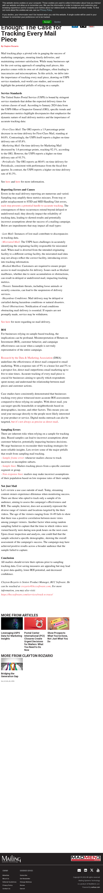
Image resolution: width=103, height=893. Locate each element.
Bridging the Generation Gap (9, 675)
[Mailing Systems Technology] (12, 859)
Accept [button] (47, 22)
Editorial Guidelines (9, 882)
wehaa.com (95, 887)
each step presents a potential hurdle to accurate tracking (32, 205)
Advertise (6, 875)
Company (5, 871)
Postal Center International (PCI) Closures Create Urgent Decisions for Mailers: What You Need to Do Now (34, 641)
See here (5, 321)
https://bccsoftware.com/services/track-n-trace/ (27, 594)
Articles (30, 615)
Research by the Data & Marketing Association (26, 357)
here (8, 181)
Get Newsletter (25, 879)
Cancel (22, 889)
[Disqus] (36, 721)
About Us (6, 879)
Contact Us (6, 889)
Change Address (26, 882)
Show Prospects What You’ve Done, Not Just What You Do (57, 637)
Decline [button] (57, 22)
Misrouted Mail (11, 241)
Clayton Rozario (11, 46)
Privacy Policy (46, 10)
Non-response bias (12, 474)
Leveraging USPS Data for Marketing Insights (11, 635)
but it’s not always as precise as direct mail (34, 421)
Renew (22, 885)
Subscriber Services (26, 871)
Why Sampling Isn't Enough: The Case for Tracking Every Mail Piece (31, 30)
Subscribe (23, 875)
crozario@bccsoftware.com (36, 586)
